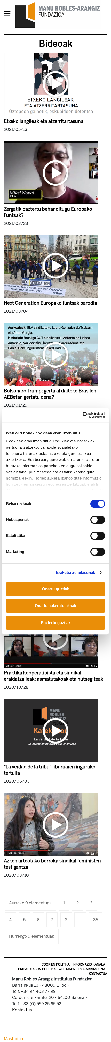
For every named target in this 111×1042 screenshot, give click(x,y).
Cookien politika (56, 964)
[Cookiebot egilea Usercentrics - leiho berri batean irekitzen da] (82, 415)
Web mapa (67, 969)
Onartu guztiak (55, 589)
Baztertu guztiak (55, 622)
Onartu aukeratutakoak (55, 605)
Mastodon (13, 1038)
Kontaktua (98, 974)
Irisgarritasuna (91, 969)
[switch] (97, 520)
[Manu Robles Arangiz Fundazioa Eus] (57, 15)
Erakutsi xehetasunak (75, 572)
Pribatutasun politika (37, 969)
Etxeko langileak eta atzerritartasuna (43, 121)
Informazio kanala (89, 964)
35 (95, 919)
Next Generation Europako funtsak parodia (50, 303)
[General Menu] (8, 15)
